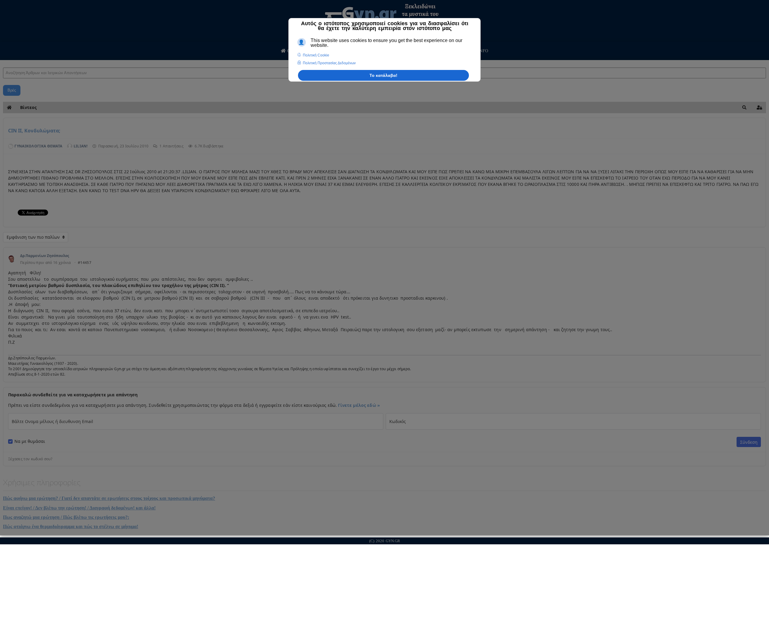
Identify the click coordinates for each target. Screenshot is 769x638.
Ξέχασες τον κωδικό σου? (30, 459)
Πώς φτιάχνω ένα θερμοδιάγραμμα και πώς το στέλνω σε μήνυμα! (70, 526)
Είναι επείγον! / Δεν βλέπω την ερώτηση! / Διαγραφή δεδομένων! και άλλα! (79, 507)
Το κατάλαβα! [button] (383, 75)
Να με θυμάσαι (29, 441)
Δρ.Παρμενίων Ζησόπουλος (44, 255)
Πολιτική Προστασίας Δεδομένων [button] (329, 63)
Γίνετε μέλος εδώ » (359, 405)
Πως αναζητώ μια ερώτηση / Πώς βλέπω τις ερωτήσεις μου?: (66, 517)
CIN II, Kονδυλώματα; (34, 130)
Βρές (12, 90)
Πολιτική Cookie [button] (316, 55)
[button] (744, 107)
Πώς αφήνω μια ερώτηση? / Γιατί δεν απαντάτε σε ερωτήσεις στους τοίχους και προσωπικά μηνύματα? (109, 498)
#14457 (84, 263)
